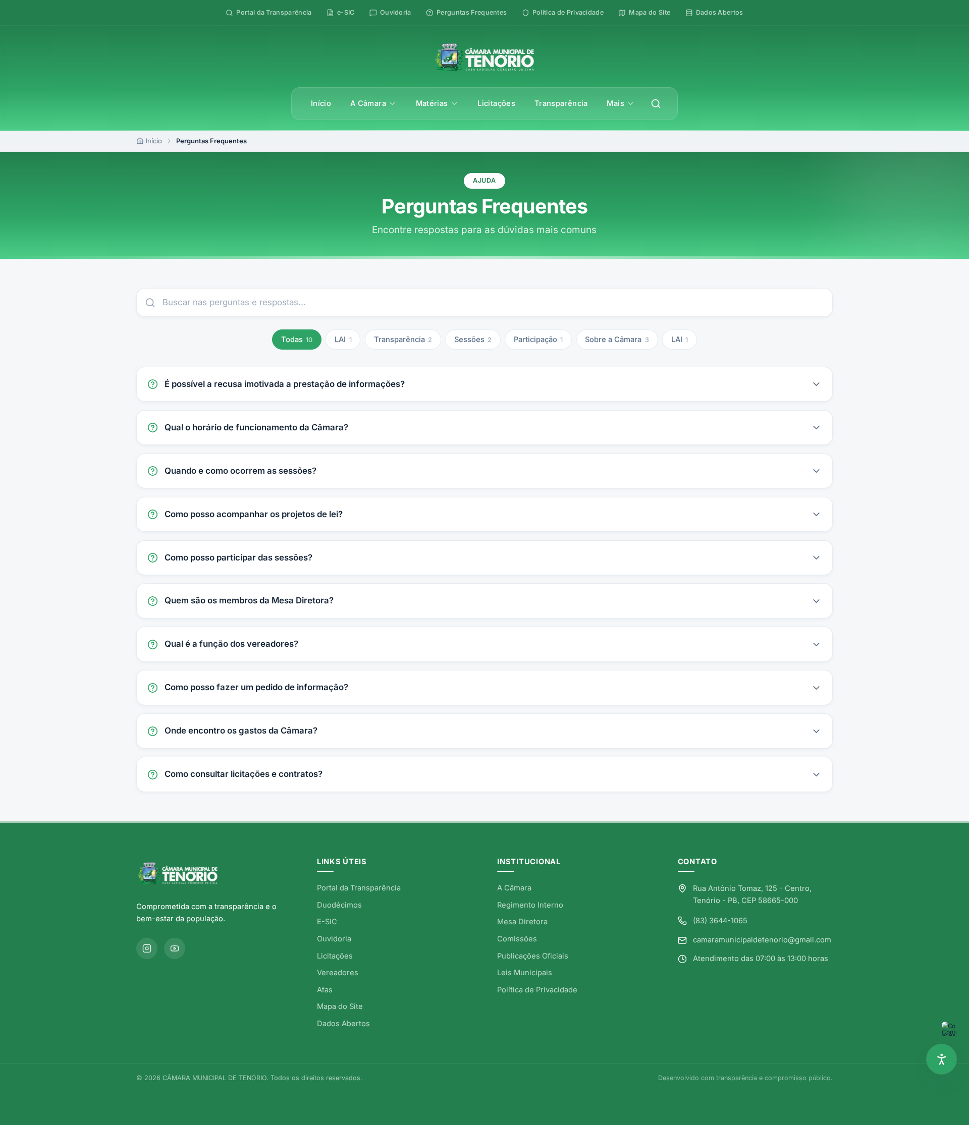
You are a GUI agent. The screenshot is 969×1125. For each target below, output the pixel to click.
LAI (343, 339)
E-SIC (327, 921)
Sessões (473, 339)
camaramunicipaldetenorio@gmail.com (762, 939)
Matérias (432, 103)
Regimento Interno (530, 905)
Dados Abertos (343, 1023)
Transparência (561, 103)
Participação (538, 339)
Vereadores (337, 972)
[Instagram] (146, 948)
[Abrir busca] (656, 104)
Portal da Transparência (359, 887)
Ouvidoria (334, 938)
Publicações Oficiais (532, 956)
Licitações (496, 103)
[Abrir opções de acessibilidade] (941, 1059)
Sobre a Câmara (617, 339)
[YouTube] (174, 948)
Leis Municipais (524, 972)
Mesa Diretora (522, 921)
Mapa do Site (340, 1006)
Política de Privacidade (537, 989)
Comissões (517, 938)
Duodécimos (339, 905)
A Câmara (368, 103)
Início (321, 103)
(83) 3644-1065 (720, 920)
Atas (325, 989)
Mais (615, 103)
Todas (296, 339)
